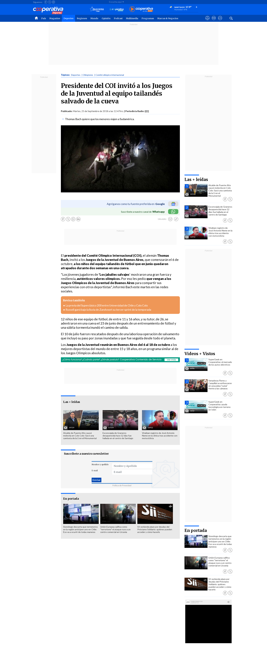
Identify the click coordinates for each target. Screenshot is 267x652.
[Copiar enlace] (176, 219)
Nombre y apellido (100, 464)
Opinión (106, 18)
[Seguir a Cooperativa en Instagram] (53, 2)
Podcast (118, 18)
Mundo (94, 18)
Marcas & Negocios (167, 18)
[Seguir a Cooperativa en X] (49, 2)
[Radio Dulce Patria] (96, 9)
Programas (148, 18)
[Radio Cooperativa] (141, 9)
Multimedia (132, 18)
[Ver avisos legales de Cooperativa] (207, 20)
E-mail (95, 470)
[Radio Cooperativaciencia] (116, 9)
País (43, 18)
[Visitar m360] (214, 20)
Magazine (54, 18)
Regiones (82, 18)
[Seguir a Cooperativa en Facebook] (45, 2)
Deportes (68, 18)
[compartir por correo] (170, 219)
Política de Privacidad (121, 485)
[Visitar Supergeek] (220, 20)
